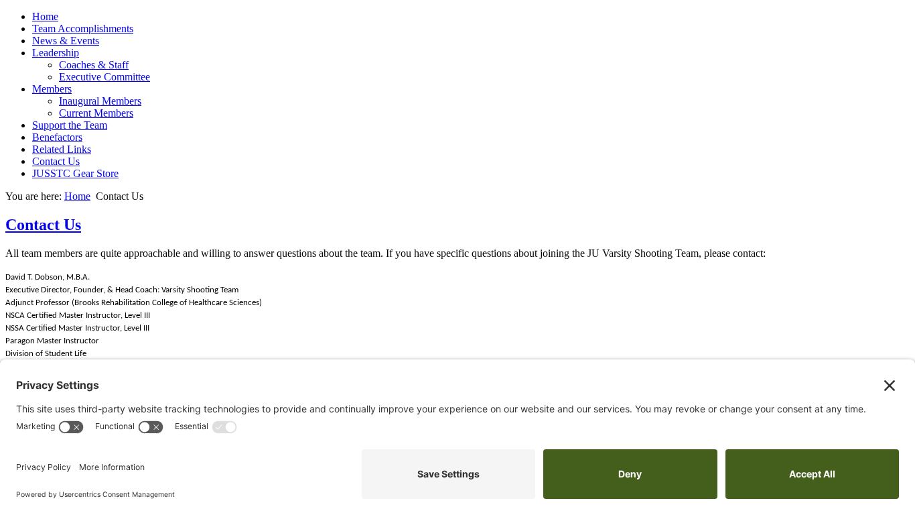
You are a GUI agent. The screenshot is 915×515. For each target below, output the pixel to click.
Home (45, 16)
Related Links (61, 149)
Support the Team (69, 125)
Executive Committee (104, 76)
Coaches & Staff (94, 64)
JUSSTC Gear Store (75, 173)
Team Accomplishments (82, 28)
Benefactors (57, 137)
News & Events (65, 40)
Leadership (55, 52)
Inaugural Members (100, 101)
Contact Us (56, 161)
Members (52, 89)
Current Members (96, 113)
